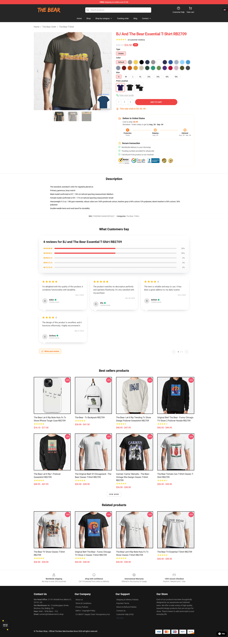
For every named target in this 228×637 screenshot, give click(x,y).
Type (118, 49)
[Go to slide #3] (86, 116)
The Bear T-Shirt (66, 27)
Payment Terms (122, 603)
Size (118, 72)
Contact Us (120, 611)
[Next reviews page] (186, 351)
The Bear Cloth (49, 27)
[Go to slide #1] (59, 116)
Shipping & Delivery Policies (127, 600)
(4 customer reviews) (136, 40)
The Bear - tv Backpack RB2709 (90, 417)
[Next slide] (108, 71)
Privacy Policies (81, 607)
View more (114, 494)
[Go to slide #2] (72, 116)
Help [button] (223, 634)
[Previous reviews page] (173, 351)
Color (118, 58)
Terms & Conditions (83, 603)
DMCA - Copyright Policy (85, 611)
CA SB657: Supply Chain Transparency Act (92, 614)
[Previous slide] (38, 71)
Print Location (122, 81)
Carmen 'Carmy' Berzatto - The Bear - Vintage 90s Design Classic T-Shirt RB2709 (133, 477)
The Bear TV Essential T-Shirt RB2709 (174, 552)
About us (79, 600)
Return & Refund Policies (126, 607)
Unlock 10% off (5, 625)
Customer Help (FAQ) (125, 614)
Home (36, 27)
